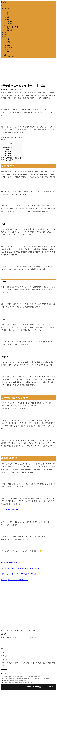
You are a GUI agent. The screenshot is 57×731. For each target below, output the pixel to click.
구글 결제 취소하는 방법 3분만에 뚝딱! (15, 680)
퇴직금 (9, 42)
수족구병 (22, 630)
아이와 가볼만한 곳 (12, 27)
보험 (8, 38)
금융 (5, 36)
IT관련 (8, 10)
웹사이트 (4, 659)
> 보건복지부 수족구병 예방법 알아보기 (15, 510)
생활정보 (6, 8)
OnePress (45, 686)
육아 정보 (9, 30)
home (2, 59)
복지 (8, 14)
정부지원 (9, 47)
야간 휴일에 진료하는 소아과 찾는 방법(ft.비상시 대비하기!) (21, 568)
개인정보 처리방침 (9, 57)
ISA (8, 51)
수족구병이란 (6, 147)
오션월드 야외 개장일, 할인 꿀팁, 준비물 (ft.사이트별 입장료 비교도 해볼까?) (26, 678)
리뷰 (5, 53)
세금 (8, 16)
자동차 (9, 17)
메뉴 (2, 5)
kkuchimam (5, 2)
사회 (11, 23)
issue (8, 19)
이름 (3, 652)
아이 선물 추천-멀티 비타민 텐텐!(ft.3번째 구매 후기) (19, 574)
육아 (5, 25)
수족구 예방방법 (7, 160)
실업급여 (6, 32)
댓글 (3, 649)
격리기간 (8, 156)
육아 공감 (9, 29)
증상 (6, 149)
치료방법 (8, 154)
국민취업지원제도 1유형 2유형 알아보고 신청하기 (18, 682)
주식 (8, 43)
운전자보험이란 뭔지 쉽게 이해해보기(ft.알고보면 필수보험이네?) (23, 677)
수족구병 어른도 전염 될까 (11, 158)
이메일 (4, 656)
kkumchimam (19, 89)
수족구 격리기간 (15, 630)
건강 (5, 55)
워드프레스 (7, 34)
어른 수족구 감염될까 (31, 630)
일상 (8, 12)
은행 (8, 49)
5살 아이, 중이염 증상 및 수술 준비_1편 (14, 580)
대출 (8, 40)
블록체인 (9, 45)
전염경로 (8, 151)
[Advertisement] (29, 71)
